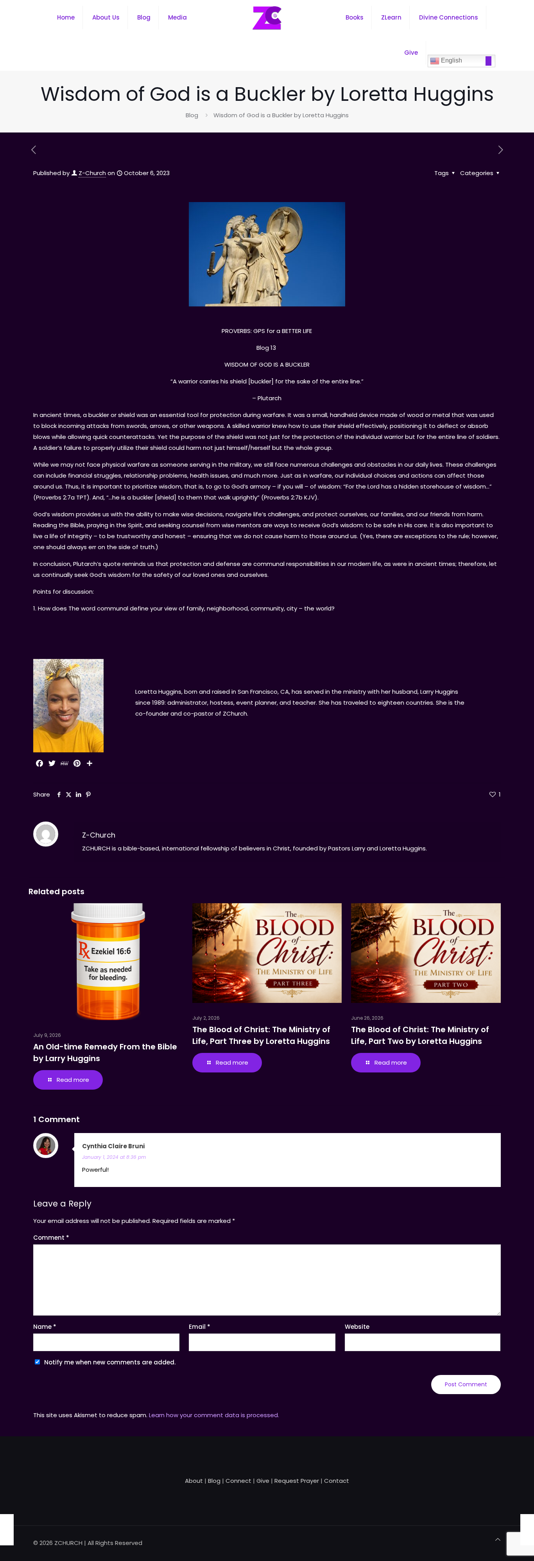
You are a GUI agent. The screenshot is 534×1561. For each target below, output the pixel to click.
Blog (192, 115)
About (194, 1481)
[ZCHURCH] (267, 17)
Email (199, 1327)
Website (357, 1327)
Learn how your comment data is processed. (214, 1415)
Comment (51, 1237)
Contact (336, 1481)
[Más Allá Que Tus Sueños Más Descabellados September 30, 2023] (7, 1529)
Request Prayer (296, 1481)
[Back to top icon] (498, 1539)
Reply (485, 1147)
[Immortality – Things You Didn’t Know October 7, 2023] (527, 1529)
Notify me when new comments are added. (110, 1362)
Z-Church (92, 173)
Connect (238, 1481)
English (450, 60)
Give (262, 1481)
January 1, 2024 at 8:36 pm (114, 1157)
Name (44, 1327)
